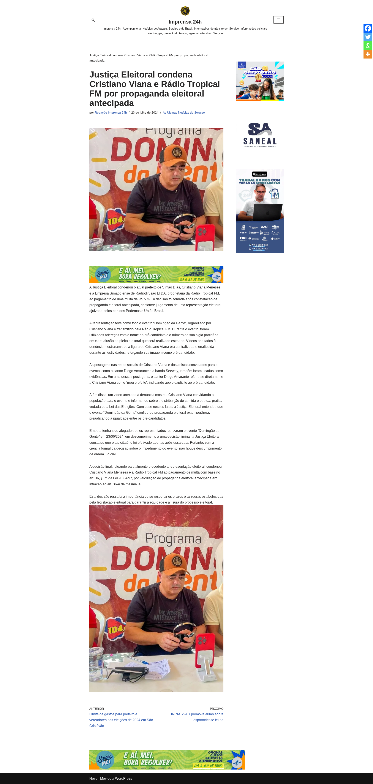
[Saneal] (260, 157)
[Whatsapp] (368, 45)
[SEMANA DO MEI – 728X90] (156, 281)
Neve (93, 778)
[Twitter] (368, 37)
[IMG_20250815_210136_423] (260, 252)
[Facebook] (368, 28)
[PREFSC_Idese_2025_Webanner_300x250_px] (260, 99)
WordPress (123, 778)
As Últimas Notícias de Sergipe (184, 112)
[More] (368, 54)
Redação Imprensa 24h (111, 112)
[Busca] (93, 20)
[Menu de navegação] (278, 20)
